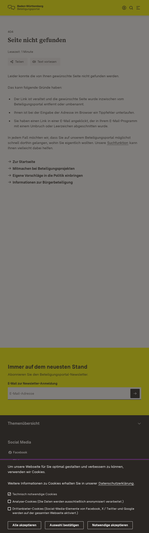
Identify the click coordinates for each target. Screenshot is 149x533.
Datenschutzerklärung (116, 483)
